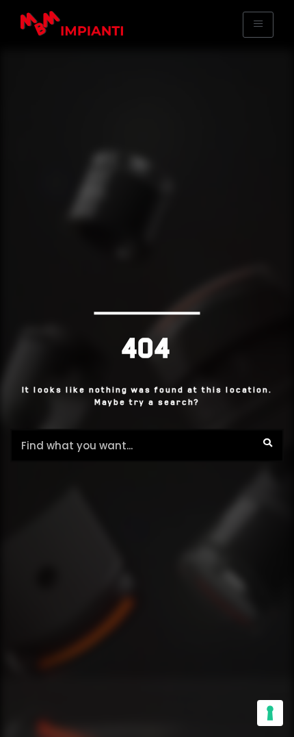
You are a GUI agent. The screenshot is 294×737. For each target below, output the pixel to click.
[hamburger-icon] (258, 25)
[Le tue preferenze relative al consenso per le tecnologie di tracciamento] (270, 713)
